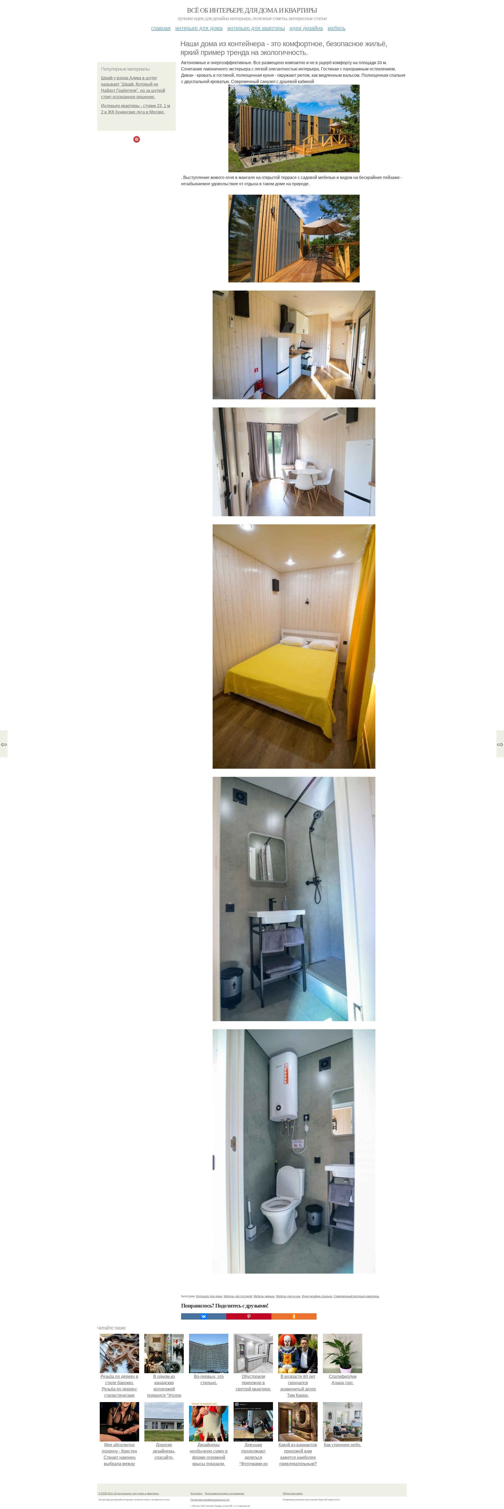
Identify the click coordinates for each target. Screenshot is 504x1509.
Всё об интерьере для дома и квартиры (252, 10)
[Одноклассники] (294, 1316)
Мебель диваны (264, 1296)
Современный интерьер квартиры (356, 1296)
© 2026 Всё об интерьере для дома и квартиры (128, 1493)
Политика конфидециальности (210, 1499)
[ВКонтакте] (203, 1316)
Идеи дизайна (306, 28)
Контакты (196, 1493)
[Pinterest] (248, 1316)
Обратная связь (293, 1493)
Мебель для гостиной (238, 1296)
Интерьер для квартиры (256, 28)
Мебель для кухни (288, 1296)
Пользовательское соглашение (224, 1493)
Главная (161, 28)
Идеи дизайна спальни (317, 1296)
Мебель (336, 28)
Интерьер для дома (199, 28)
